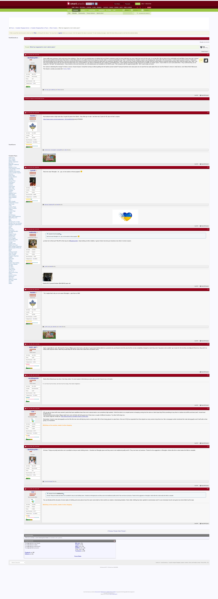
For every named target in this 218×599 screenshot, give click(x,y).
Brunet (10, 166)
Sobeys (10, 257)
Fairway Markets (13, 176)
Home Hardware (13, 196)
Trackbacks (78, 551)
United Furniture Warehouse (13, 275)
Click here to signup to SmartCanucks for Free (34, 98)
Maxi (10, 219)
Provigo (10, 242)
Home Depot (12, 194)
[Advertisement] (56, 105)
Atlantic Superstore (13, 161)
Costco (65, 69)
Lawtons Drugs (12, 207)
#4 (208, 229)
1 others (65, 149)
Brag (127, 10)
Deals (77, 7)
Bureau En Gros (13, 167)
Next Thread (121, 531)
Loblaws (11, 209)
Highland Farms (12, 193)
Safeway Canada (13, 252)
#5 (208, 289)
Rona (10, 250)
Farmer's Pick (12, 181)
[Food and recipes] (142, 7)
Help (142, 3)
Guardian (11, 190)
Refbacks (27, 554)
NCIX (10, 227)
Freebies (99, 7)
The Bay (11, 265)
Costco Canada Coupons (15, 172)
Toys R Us (11, 271)
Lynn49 (32, 170)
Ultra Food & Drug (13, 272)
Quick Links (100, 13)
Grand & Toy (12, 189)
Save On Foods (12, 253)
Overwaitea (11, 230)
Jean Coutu (11, 204)
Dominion (11, 174)
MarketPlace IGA (13, 217)
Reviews (116, 7)
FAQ (69, 13)
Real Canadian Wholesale (15, 247)
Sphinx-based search (113, 594)
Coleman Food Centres (14, 171)
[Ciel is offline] (32, 420)
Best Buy (11, 163)
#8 (208, 408)
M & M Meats (12, 215)
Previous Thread (112, 531)
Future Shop (12, 186)
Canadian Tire (12, 170)
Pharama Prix (12, 235)
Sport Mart (11, 258)
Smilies (77, 544)
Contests (105, 7)
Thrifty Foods (12, 269)
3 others (58, 89)
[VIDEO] (77, 548)
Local (136, 10)
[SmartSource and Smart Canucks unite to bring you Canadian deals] (15, 148)
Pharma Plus (12, 236)
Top (114, 10)
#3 (208, 167)
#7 (208, 375)
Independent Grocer (13, 202)
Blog (69, 10)
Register (148, 3)
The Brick (11, 267)
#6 (208, 343)
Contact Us (158, 562)
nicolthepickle (33, 378)
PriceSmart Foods (13, 239)
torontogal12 (53, 149)
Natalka (33, 116)
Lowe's (10, 213)
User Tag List (27, 38)
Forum (76, 10)
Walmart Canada (13, 279)
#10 (208, 488)
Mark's (69, 69)
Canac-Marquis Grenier (14, 168)
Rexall (10, 249)
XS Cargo (11, 280)
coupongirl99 (59, 149)
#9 (208, 446)
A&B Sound (11, 157)
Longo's (10, 212)
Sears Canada (12, 254)
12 (33, 395)
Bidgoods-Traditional (14, 164)
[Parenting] (145, 7)
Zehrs (10, 282)
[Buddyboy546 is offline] (32, 68)
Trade (147, 10)
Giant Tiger (11, 187)
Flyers (94, 7)
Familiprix (11, 178)
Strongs (11, 261)
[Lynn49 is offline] (32, 181)
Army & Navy (12, 160)
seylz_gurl (48, 89)
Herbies (10, 191)
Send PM (196, 95)
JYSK (10, 205)
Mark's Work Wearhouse (15, 216)
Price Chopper (12, 238)
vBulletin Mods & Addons (111, 591)
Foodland (11, 183)
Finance (111, 7)
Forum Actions (91, 13)
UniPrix (10, 273)
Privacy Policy (203, 562)
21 (205, 47)
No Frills (11, 228)
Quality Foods (12, 243)
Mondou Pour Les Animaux (15, 223)
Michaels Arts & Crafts (14, 221)
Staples (10, 260)
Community (81, 13)
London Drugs (12, 211)
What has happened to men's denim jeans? (42, 47)
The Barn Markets (13, 264)
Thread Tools (204, 51)
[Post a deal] (149, 7)
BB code (77, 543)
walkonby (53, 89)
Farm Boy (11, 179)
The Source (11, 268)
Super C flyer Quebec (14, 262)
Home (73, 7)
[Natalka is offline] (32, 127)
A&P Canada (12, 159)
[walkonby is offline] (32, 243)
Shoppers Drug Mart (14, 256)
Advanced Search (144, 13)
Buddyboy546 (33, 58)
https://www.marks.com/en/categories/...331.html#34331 (58, 119)
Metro (10, 220)
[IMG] (76, 546)
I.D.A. (10, 198)
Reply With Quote (205, 95)
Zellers (10, 283)
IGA (10, 200)
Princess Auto (12, 241)
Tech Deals (82, 7)
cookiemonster (47, 149)
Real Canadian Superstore (15, 246)
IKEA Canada (12, 201)
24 (33, 258)
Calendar (74, 13)
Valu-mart (11, 277)
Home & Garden (128, 7)
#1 (208, 54)
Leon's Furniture (13, 208)
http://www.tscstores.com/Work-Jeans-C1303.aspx (74, 416)
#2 (208, 112)
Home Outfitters (13, 197)
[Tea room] (137, 7)
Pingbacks (27, 552)
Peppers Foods (12, 234)
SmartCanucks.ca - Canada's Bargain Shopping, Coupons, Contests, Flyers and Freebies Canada (180, 562)
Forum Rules (77, 556)
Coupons (88, 7)
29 (33, 142)
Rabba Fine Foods (13, 245)
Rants (121, 7)
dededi (57, 204)
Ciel (45, 89)
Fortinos (11, 185)
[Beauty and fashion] (140, 7)
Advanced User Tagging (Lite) (100, 591)
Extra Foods (12, 175)
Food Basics (12, 182)
